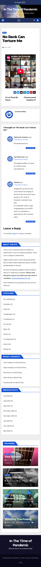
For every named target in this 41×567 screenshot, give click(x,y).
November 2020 (9, 416)
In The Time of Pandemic (20, 9)
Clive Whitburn (24, 522)
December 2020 (9, 411)
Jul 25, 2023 (11, 460)
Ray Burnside (8, 382)
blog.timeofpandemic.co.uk (21, 278)
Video (4, 32)
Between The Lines (16, 498)
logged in (15, 233)
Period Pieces (21, 362)
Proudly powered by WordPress (11, 558)
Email (20, 562)
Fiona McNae (21, 111)
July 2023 (6, 396)
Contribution (7, 319)
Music (5, 329)
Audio (5, 309)
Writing (5, 349)
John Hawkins (8, 362)
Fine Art (6, 324)
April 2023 (7, 401)
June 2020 (7, 426)
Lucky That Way (14, 477)
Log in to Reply (30, 148)
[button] (34, 20)
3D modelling (8, 299)
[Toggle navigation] (18, 20)
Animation (6, 304)
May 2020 (6, 431)
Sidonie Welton (24, 501)
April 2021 (7, 406)
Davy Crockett (12, 456)
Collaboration (8, 314)
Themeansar (35, 558)
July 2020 (6, 421)
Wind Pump (18, 372)
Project (5, 334)
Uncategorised (8, 339)
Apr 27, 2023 (11, 481)
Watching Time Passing (18, 519)
